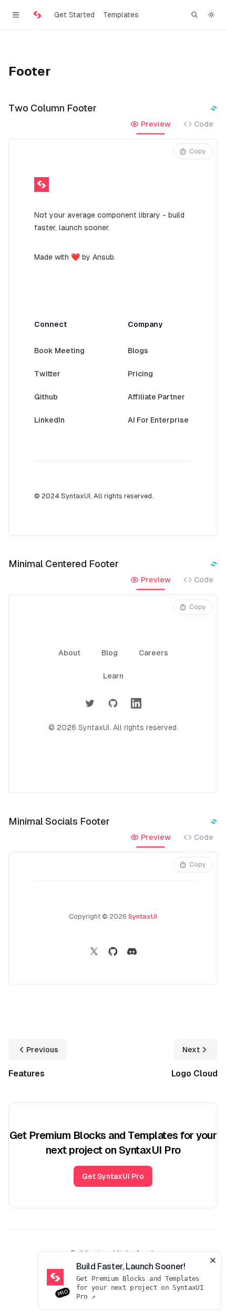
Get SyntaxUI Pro (113, 1176)
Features (26, 1074)
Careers (153, 653)
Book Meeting (59, 350)
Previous (42, 1049)
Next (191, 1049)
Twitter (47, 373)
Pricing (140, 373)
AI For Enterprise (158, 420)
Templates (121, 15)
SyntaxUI (142, 916)
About (69, 653)
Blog (109, 653)
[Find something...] (194, 14)
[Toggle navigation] (15, 14)
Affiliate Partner (156, 397)
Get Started (74, 15)
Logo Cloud (194, 1074)
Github (46, 397)
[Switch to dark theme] (211, 14)
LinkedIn (49, 420)
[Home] (37, 14)
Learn (113, 676)
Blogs (138, 350)
